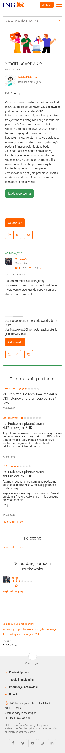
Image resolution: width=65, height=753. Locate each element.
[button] (9, 235)
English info (45, 703)
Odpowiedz (15, 222)
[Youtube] (32, 743)
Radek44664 (27, 77)
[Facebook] (13, 743)
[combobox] (32, 20)
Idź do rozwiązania (19, 193)
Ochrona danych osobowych (20, 713)
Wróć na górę (32, 663)
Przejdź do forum (13, 521)
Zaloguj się (47, 4)
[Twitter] (23, 743)
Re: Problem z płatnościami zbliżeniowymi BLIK (23, 425)
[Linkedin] (52, 743)
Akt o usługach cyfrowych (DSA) (21, 634)
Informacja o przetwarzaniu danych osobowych (30, 629)
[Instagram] (42, 743)
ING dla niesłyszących (22, 703)
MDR (18, 708)
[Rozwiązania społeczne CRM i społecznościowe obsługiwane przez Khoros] (10, 643)
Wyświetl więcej (13, 591)
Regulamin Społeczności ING (19, 623)
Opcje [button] (28, 235)
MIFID (8, 708)
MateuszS (21, 259)
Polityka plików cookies (17, 717)
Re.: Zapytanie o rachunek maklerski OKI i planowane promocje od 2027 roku (30, 398)
